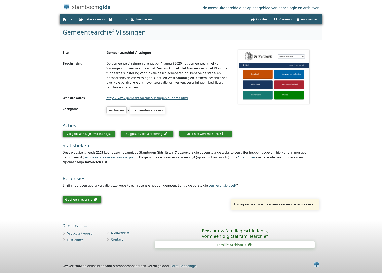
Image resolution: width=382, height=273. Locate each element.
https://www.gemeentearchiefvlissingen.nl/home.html (147, 98)
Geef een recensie (79, 199)
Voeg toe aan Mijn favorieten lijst (89, 134)
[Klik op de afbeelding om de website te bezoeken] (278, 77)
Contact (117, 239)
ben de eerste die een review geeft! (110, 157)
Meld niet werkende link (202, 134)
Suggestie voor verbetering (144, 134)
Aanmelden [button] (309, 19)
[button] (118, 19)
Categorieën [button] (93, 19)
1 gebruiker (246, 157)
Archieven (116, 110)
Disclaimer (75, 240)
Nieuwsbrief (120, 233)
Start (71, 19)
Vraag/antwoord (79, 233)
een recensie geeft (222, 185)
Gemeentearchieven (147, 110)
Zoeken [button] (284, 19)
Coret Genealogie (183, 266)
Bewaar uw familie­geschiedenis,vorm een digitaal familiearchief (235, 233)
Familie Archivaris (232, 244)
